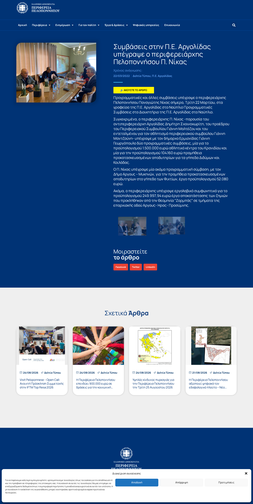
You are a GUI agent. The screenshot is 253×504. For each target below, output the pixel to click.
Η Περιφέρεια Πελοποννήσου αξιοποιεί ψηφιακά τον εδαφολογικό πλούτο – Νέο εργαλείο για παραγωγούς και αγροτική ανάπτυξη (208, 387)
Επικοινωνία (172, 25)
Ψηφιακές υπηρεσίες (146, 25)
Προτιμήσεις (226, 482)
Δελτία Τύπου (142, 76)
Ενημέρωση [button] (62, 25)
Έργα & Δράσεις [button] (114, 25)
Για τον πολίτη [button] (87, 25)
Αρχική (22, 25)
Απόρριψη (181, 482)
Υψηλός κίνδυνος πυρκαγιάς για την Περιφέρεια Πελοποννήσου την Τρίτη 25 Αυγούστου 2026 (153, 383)
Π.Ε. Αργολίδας (162, 76)
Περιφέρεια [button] (39, 25)
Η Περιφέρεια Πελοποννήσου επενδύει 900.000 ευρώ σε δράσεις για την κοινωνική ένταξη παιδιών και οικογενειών (97, 385)
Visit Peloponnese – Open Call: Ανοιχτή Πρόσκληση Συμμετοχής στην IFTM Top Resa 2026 (42, 383)
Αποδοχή (136, 482)
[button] (246, 473)
